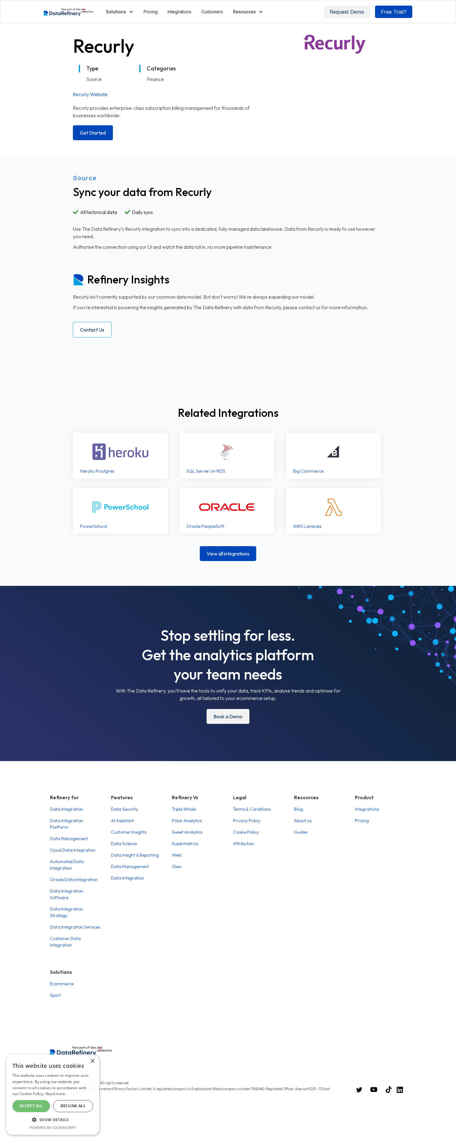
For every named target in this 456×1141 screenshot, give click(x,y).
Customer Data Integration (65, 942)
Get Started (93, 133)
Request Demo (347, 12)
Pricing (151, 11)
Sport (55, 995)
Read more (55, 1093)
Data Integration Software (66, 894)
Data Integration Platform (66, 824)
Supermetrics (185, 843)
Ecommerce (62, 984)
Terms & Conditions (251, 809)
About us (302, 820)
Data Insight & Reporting (135, 855)
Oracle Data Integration (74, 879)
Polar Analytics (187, 820)
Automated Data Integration (67, 865)
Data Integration (66, 809)
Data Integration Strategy (66, 912)
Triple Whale (184, 809)
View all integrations (228, 553)
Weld (176, 855)
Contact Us (92, 330)
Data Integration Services (75, 927)
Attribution (243, 843)
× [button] (92, 1061)
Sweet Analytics (187, 832)
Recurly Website (90, 94)
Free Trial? (393, 12)
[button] (120, 11)
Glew (176, 866)
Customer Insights (128, 832)
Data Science (124, 843)
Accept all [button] (31, 1105)
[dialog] (52, 1094)
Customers (212, 11)
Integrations (179, 11)
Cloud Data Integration (73, 850)
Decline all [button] (73, 1105)
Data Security (124, 809)
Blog (298, 809)
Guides (300, 832)
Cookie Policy (246, 832)
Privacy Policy (246, 820)
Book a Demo (228, 716)
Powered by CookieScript (53, 1127)
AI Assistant (122, 820)
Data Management (69, 838)
